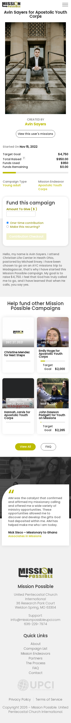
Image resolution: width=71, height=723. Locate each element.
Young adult (12, 185)
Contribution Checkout (26, 236)
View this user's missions (35, 134)
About (36, 643)
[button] (65, 4)
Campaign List (35, 648)
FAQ (48, 447)
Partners (35, 658)
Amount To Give (21, 209)
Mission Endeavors (35, 653)
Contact (35, 672)
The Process (35, 663)
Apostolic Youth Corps (50, 187)
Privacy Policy (20, 699)
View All (25, 447)
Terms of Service (49, 699)
